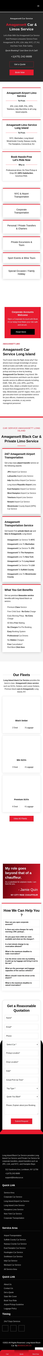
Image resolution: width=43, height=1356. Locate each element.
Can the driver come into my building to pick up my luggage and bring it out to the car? (21, 961)
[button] (21, 923)
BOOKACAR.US (25, 1346)
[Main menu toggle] (38, 5)
